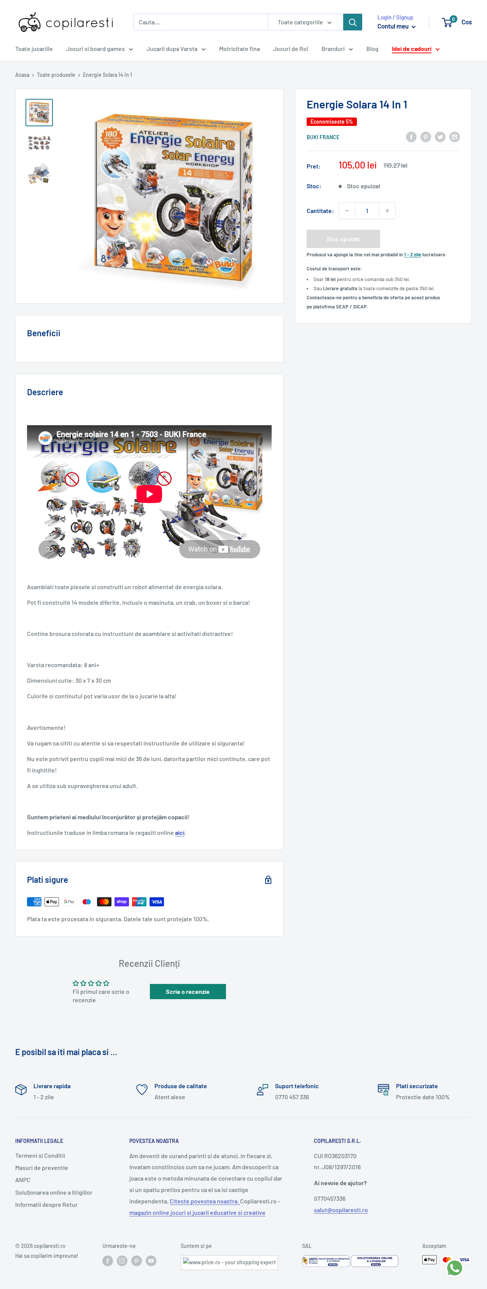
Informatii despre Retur (46, 1204)
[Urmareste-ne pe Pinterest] (136, 1260)
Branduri (333, 48)
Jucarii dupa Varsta (171, 48)
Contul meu (393, 26)
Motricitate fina (239, 48)
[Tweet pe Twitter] (440, 136)
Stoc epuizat (343, 238)
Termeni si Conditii (40, 1155)
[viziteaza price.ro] (229, 1260)
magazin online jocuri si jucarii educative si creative (197, 1212)
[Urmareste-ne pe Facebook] (107, 1260)
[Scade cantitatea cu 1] (347, 211)
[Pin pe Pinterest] (425, 136)
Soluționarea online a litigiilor (53, 1192)
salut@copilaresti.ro (341, 1209)
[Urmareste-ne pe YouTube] (151, 1260)
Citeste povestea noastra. (205, 1201)
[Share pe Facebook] (411, 136)
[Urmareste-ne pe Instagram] (122, 1260)
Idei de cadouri (411, 48)
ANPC (22, 1179)
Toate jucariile (34, 48)
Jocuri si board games (95, 48)
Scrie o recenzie (188, 991)
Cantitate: (320, 210)
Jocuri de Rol (290, 48)
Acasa (22, 75)
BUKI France (323, 137)
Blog (372, 48)
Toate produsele (56, 75)
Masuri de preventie (41, 1167)
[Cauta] (352, 22)
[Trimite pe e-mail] (454, 136)
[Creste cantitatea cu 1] (387, 211)
